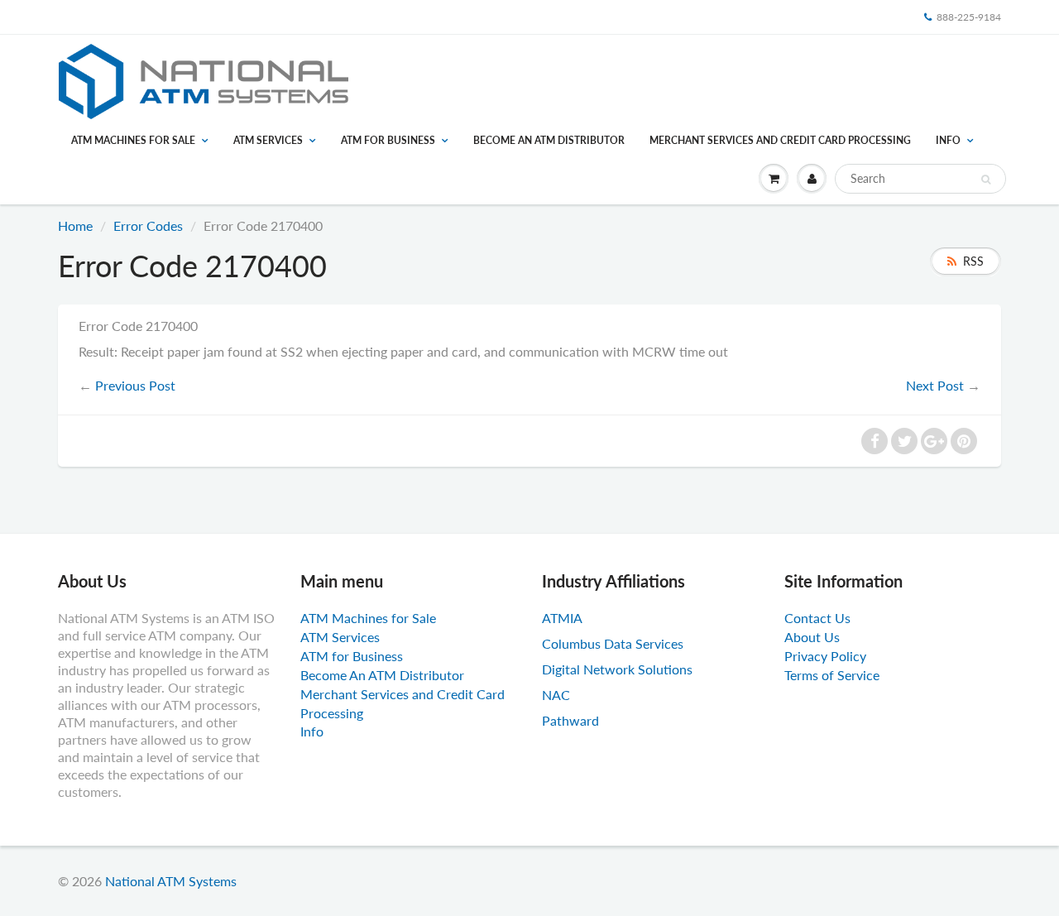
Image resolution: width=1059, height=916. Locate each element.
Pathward (570, 720)
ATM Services (268, 140)
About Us (812, 637)
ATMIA (562, 618)
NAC (556, 695)
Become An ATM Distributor (549, 140)
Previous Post (135, 385)
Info (948, 140)
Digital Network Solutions (617, 669)
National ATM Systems (171, 881)
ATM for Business (388, 140)
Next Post (935, 385)
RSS (973, 261)
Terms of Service (831, 675)
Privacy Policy (825, 656)
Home (75, 225)
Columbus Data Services (612, 643)
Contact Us (817, 618)
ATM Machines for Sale (133, 140)
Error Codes (148, 225)
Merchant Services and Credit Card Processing (780, 140)
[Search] (985, 179)
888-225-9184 (969, 17)
